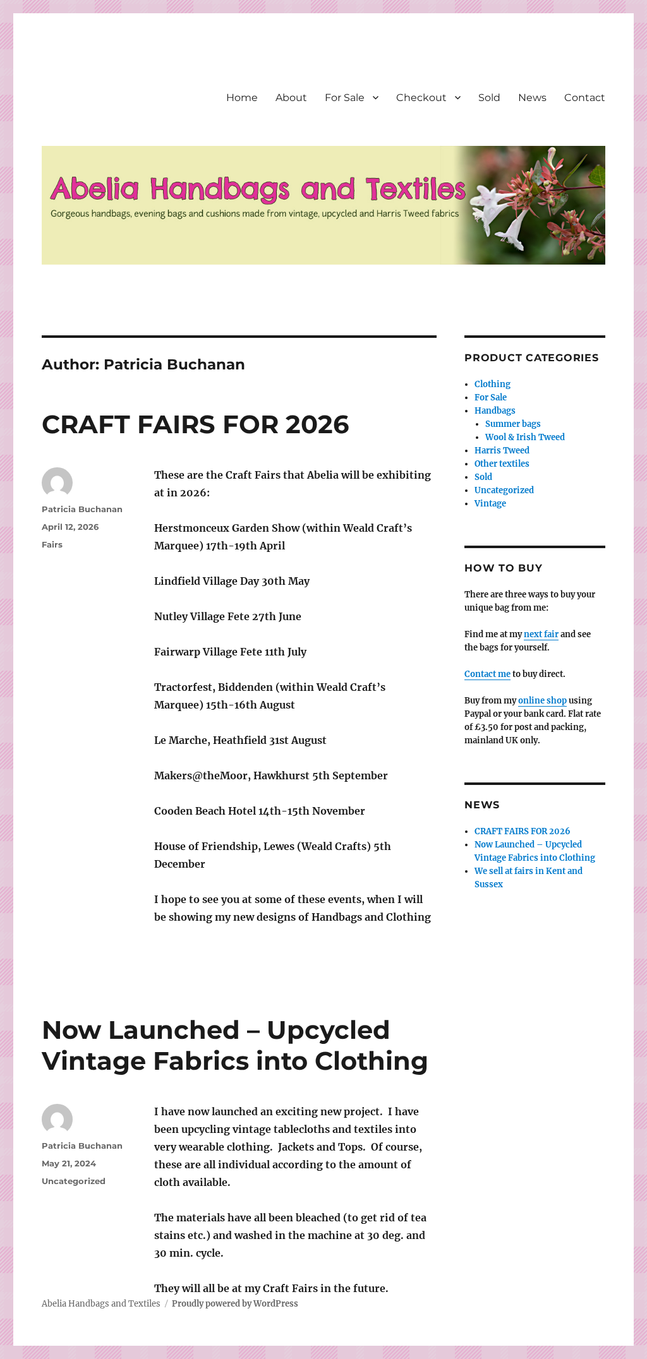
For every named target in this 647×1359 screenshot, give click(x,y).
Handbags (495, 410)
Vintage (490, 503)
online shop (542, 700)
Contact (584, 98)
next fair (541, 634)
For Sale (345, 98)
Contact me (487, 674)
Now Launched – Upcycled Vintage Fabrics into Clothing (235, 1045)
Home (242, 98)
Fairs (52, 544)
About (291, 98)
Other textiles (502, 463)
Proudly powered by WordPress (235, 1303)
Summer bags (513, 424)
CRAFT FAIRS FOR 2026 (195, 424)
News (532, 98)
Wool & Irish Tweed (525, 437)
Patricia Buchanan (82, 509)
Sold (489, 98)
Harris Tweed (502, 450)
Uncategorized (74, 1181)
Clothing (493, 384)
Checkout (421, 98)
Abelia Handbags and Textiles (101, 1303)
